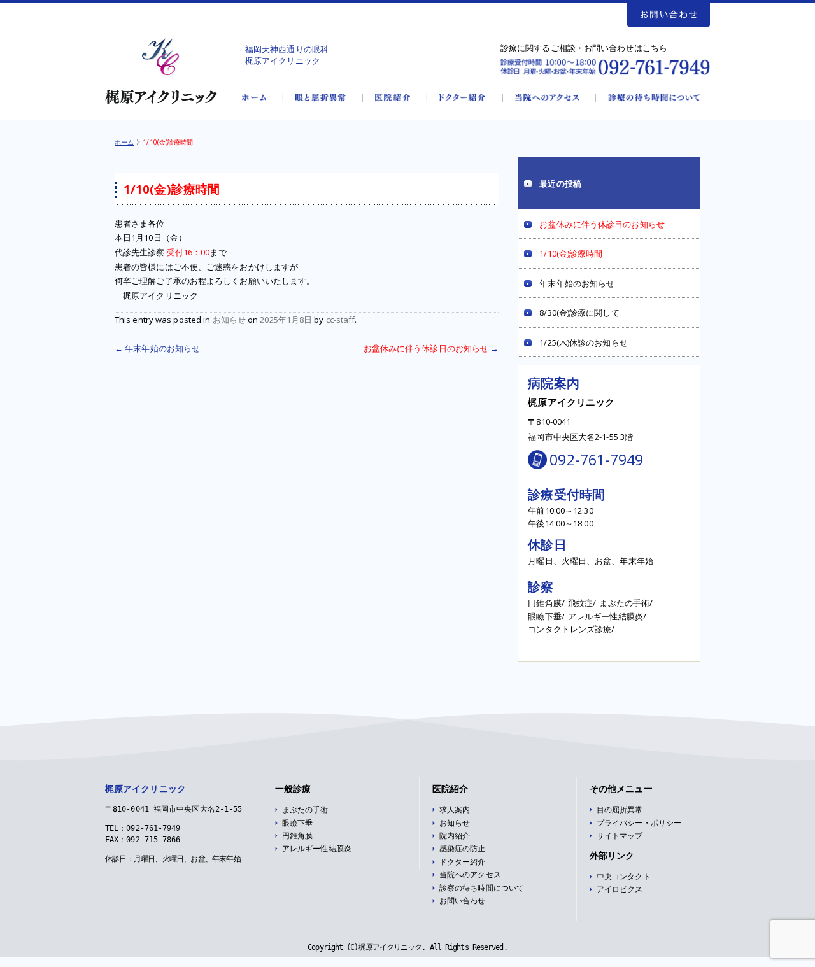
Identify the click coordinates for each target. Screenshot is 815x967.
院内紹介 (454, 835)
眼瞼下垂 (297, 823)
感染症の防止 (462, 848)
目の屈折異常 (620, 809)
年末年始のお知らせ (157, 348)
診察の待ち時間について (481, 888)
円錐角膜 (297, 835)
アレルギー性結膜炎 (316, 848)
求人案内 (454, 809)
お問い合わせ (462, 900)
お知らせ (229, 319)
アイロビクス (620, 889)
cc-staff (340, 319)
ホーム (124, 142)
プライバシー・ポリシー (639, 823)
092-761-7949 (596, 459)
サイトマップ (620, 835)
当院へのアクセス (470, 874)
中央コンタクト (624, 876)
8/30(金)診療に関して (579, 312)
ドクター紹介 (462, 862)
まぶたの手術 (305, 809)
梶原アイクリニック (145, 789)
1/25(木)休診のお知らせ (583, 342)
